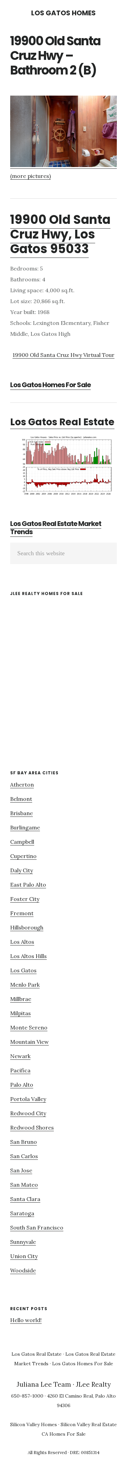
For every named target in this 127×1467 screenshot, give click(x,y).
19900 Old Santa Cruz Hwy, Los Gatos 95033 (60, 234)
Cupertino (23, 856)
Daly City (21, 870)
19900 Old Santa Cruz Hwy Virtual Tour (63, 354)
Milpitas (20, 1013)
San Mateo (24, 1184)
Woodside (23, 1270)
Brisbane (21, 813)
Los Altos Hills (28, 956)
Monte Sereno (28, 1027)
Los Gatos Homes (63, 13)
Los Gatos (23, 970)
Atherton (22, 784)
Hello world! (26, 1320)
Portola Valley (28, 1098)
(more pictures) (30, 175)
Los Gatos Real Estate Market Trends (55, 528)
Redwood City (28, 1113)
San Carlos (24, 1156)
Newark (20, 1056)
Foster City (24, 898)
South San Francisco (36, 1227)
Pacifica (20, 1070)
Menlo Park (25, 984)
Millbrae (20, 998)
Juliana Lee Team (44, 1384)
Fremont (22, 913)
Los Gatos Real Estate (62, 422)
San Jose (21, 1170)
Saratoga (22, 1213)
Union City (24, 1256)
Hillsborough (26, 927)
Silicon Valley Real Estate (89, 1424)
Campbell (22, 841)
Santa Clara (25, 1199)
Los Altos (22, 941)
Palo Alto (21, 1084)
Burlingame (25, 827)
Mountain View (29, 1041)
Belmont (21, 798)
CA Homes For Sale (64, 1434)
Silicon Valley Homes (33, 1424)
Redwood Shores (32, 1127)
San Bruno (23, 1141)
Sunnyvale (23, 1241)
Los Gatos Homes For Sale (50, 385)
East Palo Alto (28, 884)
